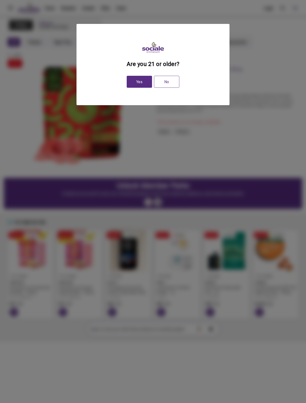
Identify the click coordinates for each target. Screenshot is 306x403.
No (166, 82)
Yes (139, 82)
